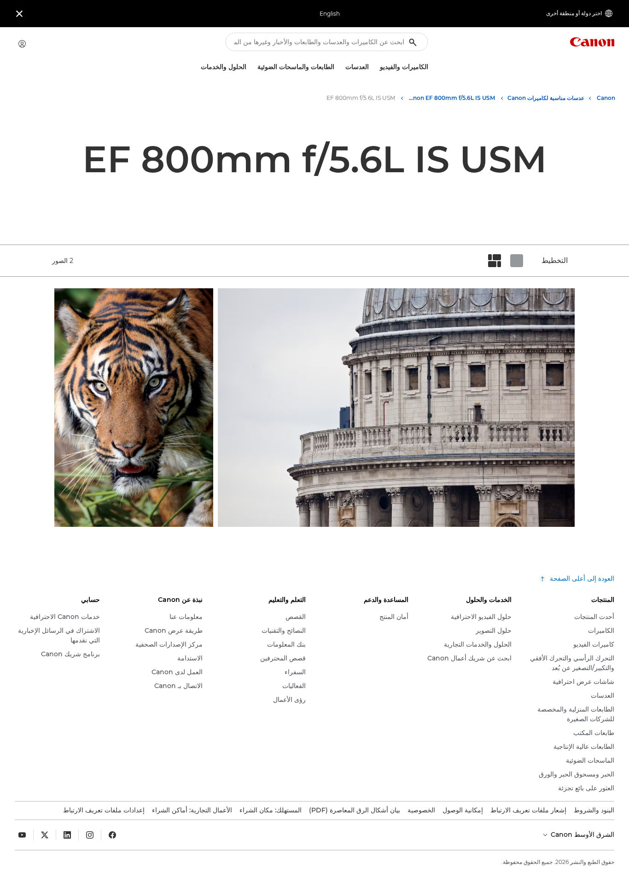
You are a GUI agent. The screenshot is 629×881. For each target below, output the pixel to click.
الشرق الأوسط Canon (581, 834)
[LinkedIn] (67, 835)
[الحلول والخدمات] (197, 67)
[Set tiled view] (516, 260)
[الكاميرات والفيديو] (376, 67)
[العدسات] (341, 67)
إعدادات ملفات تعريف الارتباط (104, 810)
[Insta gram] (89, 835)
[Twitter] (44, 835)
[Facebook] (112, 835)
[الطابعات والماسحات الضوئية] (253, 67)
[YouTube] (22, 835)
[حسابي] (22, 43)
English (330, 13)
